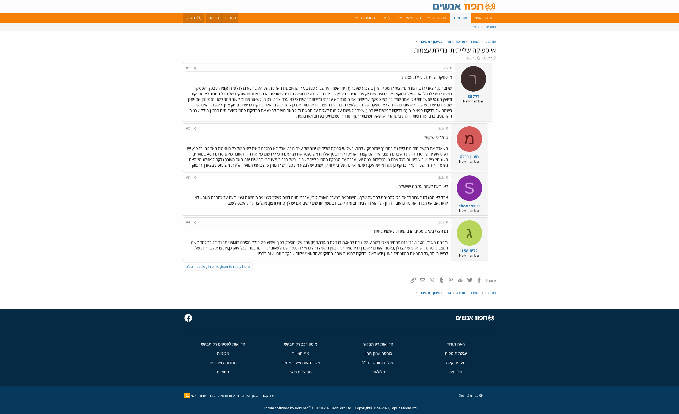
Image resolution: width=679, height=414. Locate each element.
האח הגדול (456, 344)
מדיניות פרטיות (228, 395)
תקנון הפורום (250, 395)
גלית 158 (469, 250)
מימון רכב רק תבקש (300, 344)
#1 (188, 68)
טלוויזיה (455, 372)
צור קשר (267, 395)
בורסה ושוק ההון (378, 353)
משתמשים (413, 17)
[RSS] (187, 395)
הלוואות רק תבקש (378, 344)
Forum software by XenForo (308, 408)
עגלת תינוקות (456, 353)
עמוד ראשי (483, 17)
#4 (188, 222)
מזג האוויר (300, 353)
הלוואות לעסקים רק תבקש (223, 344)
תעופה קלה (455, 362)
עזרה (212, 395)
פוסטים (491, 26)
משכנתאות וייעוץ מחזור (300, 362)
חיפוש (477, 26)
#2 (188, 128)
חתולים (223, 372)
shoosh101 (469, 205)
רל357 (487, 58)
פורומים (460, 17)
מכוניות (223, 353)
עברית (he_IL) (469, 395)
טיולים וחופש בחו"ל (378, 362)
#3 (188, 177)
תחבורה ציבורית (223, 362)
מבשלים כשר (301, 372)
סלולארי (378, 372)
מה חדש (439, 17)
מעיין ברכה (469, 156)
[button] (428, 18)
